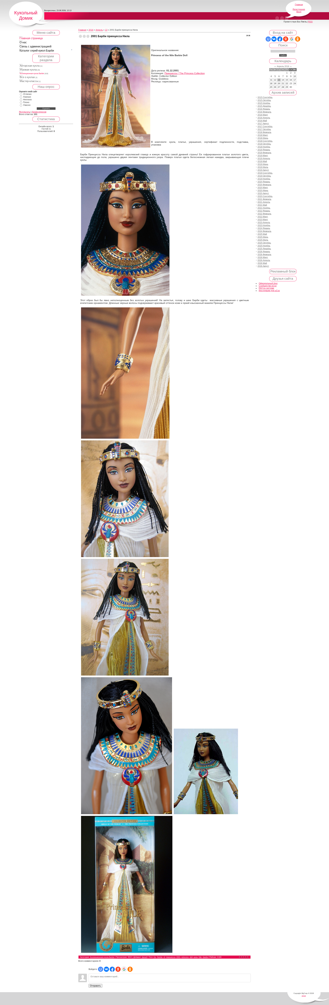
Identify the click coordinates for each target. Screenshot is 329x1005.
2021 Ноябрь (264, 208)
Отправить (95, 985)
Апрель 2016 (283, 66)
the (155, 957)
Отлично (27, 94)
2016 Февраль (264, 112)
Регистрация (299, 9)
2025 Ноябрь (264, 246)
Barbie (159, 957)
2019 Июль (263, 167)
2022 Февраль (264, 214)
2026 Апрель (264, 260)
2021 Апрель (264, 202)
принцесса (170, 957)
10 (295, 76)
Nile (200, 957)
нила (195, 957)
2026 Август (263, 266)
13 (106, 30)
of (164, 957)
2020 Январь (264, 182)
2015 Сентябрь (265, 97)
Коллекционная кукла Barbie (32, 73)
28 (283, 87)
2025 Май (262, 234)
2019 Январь (264, 150)
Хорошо (27, 97)
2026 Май (262, 263)
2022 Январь (264, 211)
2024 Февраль (264, 231)
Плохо (26, 102)
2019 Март (263, 155)
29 (287, 87)
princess (185, 957)
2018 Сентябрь (265, 141)
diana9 (144, 957)
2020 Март (263, 187)
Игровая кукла (28, 69)
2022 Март (263, 216)
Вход (298, 12)
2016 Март (263, 115)
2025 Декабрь (264, 248)
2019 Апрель (264, 158)
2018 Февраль (264, 132)
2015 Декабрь (264, 106)
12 (275, 80)
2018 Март (263, 135)
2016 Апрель (264, 118)
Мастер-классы (29, 81)
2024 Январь (264, 228)
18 (271, 83)
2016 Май (262, 120)
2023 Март (263, 219)
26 (275, 87)
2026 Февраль (264, 254)
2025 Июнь (263, 237)
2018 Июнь (263, 138)
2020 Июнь (263, 190)
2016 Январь (264, 109)
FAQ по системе (266, 288)
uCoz (304, 996)
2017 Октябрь (264, 129)
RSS (310, 22)
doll (191, 957)
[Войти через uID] (100, 969)
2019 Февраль (264, 152)
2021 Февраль (264, 199)
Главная (299, 4)
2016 (91, 30)
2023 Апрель (264, 222)
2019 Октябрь (264, 176)
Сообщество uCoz (268, 286)
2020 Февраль (264, 184)
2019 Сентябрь (265, 173)
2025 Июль (263, 240)
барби (205, 957)
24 (295, 83)
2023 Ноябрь (264, 225)
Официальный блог (268, 283)
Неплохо (27, 99)
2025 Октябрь (264, 243)
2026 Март (263, 257)
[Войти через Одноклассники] (130, 969)
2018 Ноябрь (264, 147)
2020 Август (263, 193)
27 (279, 87)
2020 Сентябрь (265, 196)
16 (291, 80)
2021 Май (262, 205)
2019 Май (262, 161)
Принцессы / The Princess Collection (184, 73)
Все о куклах (27, 77)
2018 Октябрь (264, 144)
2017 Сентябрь (265, 126)
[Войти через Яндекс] (118, 969)
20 (279, 83)
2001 (178, 957)
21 (283, 83)
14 (283, 80)
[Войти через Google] (124, 969)
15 (287, 80)
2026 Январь (264, 251)
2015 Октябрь (264, 100)
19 (275, 83)
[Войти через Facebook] (112, 969)
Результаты (24, 112)
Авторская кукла (29, 65)
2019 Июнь (263, 164)
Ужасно (27, 105)
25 (271, 87)
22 (287, 83)
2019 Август (263, 170)
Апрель (99, 30)
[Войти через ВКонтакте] (106, 969)
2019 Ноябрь (264, 179)
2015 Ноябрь (264, 103)
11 (271, 80)
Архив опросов (39, 112)
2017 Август (263, 123)
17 (295, 80)
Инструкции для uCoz (269, 290)
